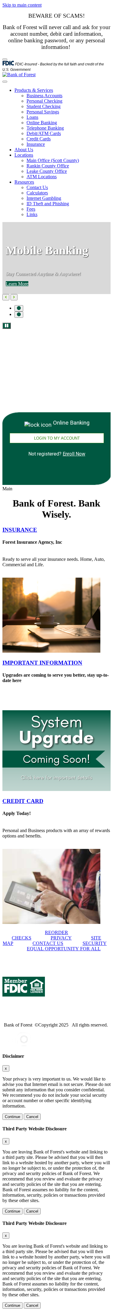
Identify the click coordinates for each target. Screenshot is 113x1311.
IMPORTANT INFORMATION (42, 663)
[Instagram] (24, 1044)
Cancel (32, 1116)
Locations (23, 155)
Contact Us (37, 187)
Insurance (36, 144)
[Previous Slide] (5, 297)
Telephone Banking (45, 128)
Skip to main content (22, 5)
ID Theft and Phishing (48, 203)
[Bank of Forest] (19, 74)
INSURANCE (19, 530)
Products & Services (33, 90)
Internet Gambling (44, 198)
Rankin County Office (48, 165)
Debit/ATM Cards (44, 133)
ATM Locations (42, 176)
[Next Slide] (14, 297)
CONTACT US (48, 943)
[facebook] (9, 1044)
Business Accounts (44, 95)
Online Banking (42, 122)
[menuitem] (62, 117)
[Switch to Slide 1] (18, 308)
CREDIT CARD (22, 801)
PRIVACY (61, 937)
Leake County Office (47, 171)
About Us (23, 149)
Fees (31, 209)
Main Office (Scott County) (53, 160)
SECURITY (95, 943)
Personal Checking (44, 101)
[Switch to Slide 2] (18, 314)
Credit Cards (39, 138)
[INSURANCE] (51, 651)
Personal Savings (43, 111)
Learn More (17, 283)
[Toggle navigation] (4, 82)
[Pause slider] (6, 326)
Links (32, 214)
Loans (32, 117)
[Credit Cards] (51, 922)
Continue (12, 1116)
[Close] (4, 59)
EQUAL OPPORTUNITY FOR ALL (64, 948)
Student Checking (44, 106)
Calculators (37, 192)
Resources (24, 182)
